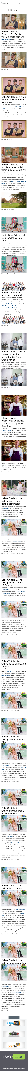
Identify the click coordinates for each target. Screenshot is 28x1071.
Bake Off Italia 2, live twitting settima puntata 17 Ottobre (12, 582)
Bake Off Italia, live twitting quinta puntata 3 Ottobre (13, 739)
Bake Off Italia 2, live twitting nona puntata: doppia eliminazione (12, 501)
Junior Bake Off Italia (9, 274)
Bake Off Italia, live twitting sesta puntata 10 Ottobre (13, 664)
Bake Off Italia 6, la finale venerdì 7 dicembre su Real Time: (13, 100)
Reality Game (7, 472)
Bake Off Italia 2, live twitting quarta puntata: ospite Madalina (12, 811)
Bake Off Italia (7, 69)
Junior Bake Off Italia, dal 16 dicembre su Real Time (14, 238)
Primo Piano (20, 553)
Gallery (14, 209)
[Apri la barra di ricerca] (19, 3)
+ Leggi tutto (14, 1017)
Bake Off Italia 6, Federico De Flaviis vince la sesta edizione (12, 34)
